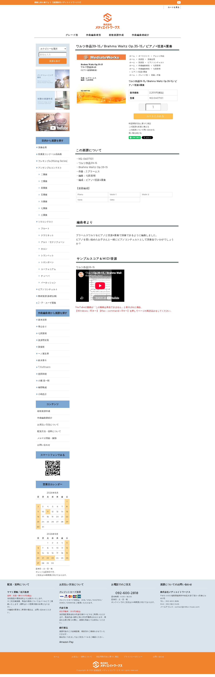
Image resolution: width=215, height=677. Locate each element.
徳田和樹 (42, 374)
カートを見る (173, 7)
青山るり (42, 326)
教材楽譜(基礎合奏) (47, 296)
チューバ (45, 276)
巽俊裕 (41, 347)
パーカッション (48, 282)
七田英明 (157, 65)
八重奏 (44, 215)
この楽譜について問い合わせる (142, 130)
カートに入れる (155, 116)
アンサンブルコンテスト (50, 167)
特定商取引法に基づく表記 (140, 123)
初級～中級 (156, 75)
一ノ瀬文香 (43, 353)
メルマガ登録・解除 (47, 438)
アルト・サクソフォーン (53, 242)
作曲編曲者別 (93, 35)
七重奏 (44, 208)
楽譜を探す (54, 61)
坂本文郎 (42, 319)
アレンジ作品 (158, 56)
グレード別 (72, 35)
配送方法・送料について (49, 431)
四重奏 (44, 188)
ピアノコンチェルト (156, 62)
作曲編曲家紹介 (44, 418)
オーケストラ (144, 56)
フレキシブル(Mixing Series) (52, 161)
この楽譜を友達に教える (139, 127)
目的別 (141, 59)
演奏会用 (151, 59)
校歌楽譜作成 (116, 35)
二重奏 (44, 174)
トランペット (47, 255)
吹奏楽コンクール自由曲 (50, 154)
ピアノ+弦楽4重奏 (139, 72)
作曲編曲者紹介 (140, 35)
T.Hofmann (44, 367)
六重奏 (44, 201)
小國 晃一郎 (44, 380)
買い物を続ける (135, 133)
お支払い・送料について (82, 656)
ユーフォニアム (48, 269)
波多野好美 (43, 340)
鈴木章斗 (42, 360)
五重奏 (44, 194)
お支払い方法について (48, 424)
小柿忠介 (42, 394)
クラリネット (47, 235)
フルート (45, 228)
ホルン (44, 248)
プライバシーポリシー (133, 656)
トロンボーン (47, 262)
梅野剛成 (42, 387)
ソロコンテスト (45, 221)
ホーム (132, 56)
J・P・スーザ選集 (47, 302)
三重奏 (44, 181)
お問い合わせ (43, 445)
